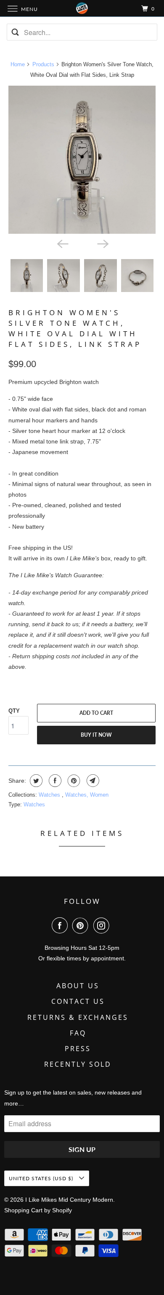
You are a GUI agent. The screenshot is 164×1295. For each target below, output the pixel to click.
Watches (50, 795)
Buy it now (96, 735)
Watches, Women (86, 795)
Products (43, 64)
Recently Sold (77, 1064)
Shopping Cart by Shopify (38, 1210)
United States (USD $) (42, 1178)
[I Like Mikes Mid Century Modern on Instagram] (103, 925)
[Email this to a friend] (92, 780)
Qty (14, 711)
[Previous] (62, 243)
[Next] (102, 243)
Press (78, 1048)
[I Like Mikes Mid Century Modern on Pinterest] (82, 925)
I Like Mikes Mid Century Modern (69, 1199)
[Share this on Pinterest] (73, 780)
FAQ (78, 1033)
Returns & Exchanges (77, 1017)
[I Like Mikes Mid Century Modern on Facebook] (61, 925)
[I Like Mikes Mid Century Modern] (82, 8)
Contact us (78, 1001)
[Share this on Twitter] (35, 780)
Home (18, 64)
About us (77, 985)
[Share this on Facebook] (54, 780)
